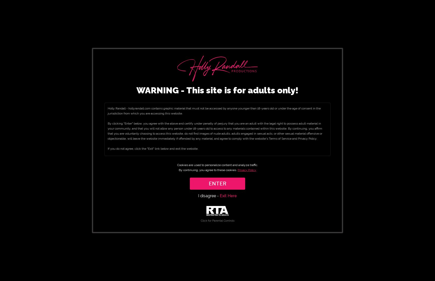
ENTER (217, 184)
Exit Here (228, 195)
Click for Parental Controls (217, 220)
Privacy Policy (247, 170)
